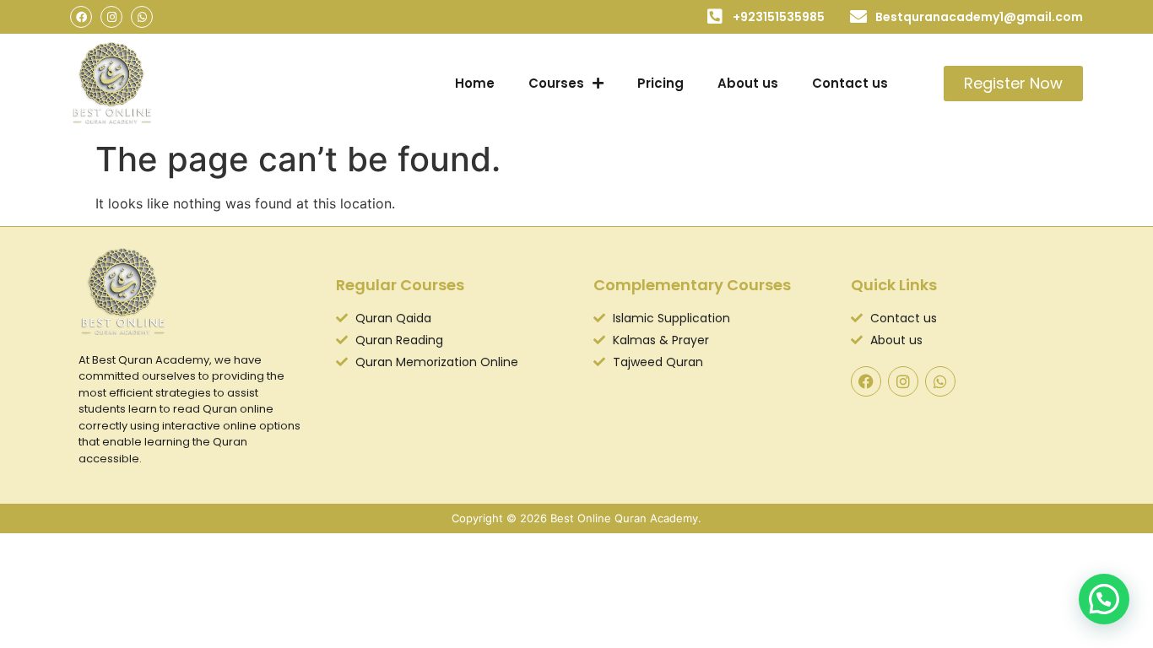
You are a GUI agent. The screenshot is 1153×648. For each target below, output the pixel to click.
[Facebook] (81, 17)
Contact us (850, 83)
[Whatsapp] (142, 17)
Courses (556, 83)
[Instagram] (111, 17)
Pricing (660, 83)
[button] (1104, 599)
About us (747, 83)
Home (475, 83)
